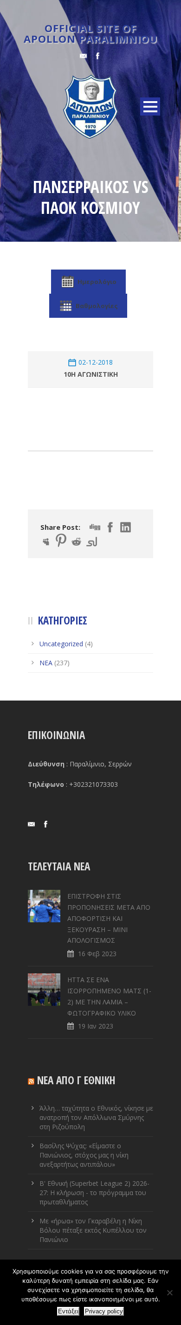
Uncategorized (61, 643)
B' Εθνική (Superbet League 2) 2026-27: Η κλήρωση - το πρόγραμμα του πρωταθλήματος (94, 1192)
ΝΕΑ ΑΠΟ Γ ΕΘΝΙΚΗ (76, 1080)
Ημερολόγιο (97, 281)
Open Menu (150, 106)
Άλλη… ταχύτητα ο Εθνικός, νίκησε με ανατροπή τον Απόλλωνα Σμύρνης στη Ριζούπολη (96, 1117)
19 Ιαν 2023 (95, 1026)
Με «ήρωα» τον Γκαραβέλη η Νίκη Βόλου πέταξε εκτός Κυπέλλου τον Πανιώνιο (93, 1230)
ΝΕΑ (45, 662)
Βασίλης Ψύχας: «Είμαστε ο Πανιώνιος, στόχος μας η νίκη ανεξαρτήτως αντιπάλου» (84, 1155)
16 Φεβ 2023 (97, 953)
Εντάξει (68, 1311)
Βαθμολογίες (97, 306)
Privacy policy (104, 1311)
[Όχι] (169, 1292)
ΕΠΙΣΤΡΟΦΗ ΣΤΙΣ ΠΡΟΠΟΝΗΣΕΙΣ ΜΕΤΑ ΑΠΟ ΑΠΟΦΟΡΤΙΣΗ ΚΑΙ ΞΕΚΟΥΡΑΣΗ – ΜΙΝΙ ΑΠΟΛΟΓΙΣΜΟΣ (108, 918)
